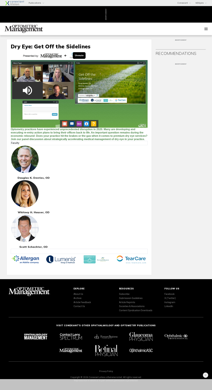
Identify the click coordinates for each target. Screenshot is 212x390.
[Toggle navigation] (206, 29)
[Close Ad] (205, 375)
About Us (78, 294)
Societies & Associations (132, 306)
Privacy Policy (106, 371)
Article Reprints (127, 302)
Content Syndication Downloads (135, 310)
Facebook (169, 294)
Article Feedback (82, 302)
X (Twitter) (170, 298)
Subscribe (124, 294)
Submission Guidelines (131, 298)
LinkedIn (168, 306)
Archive (77, 298)
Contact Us (79, 306)
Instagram (169, 302)
